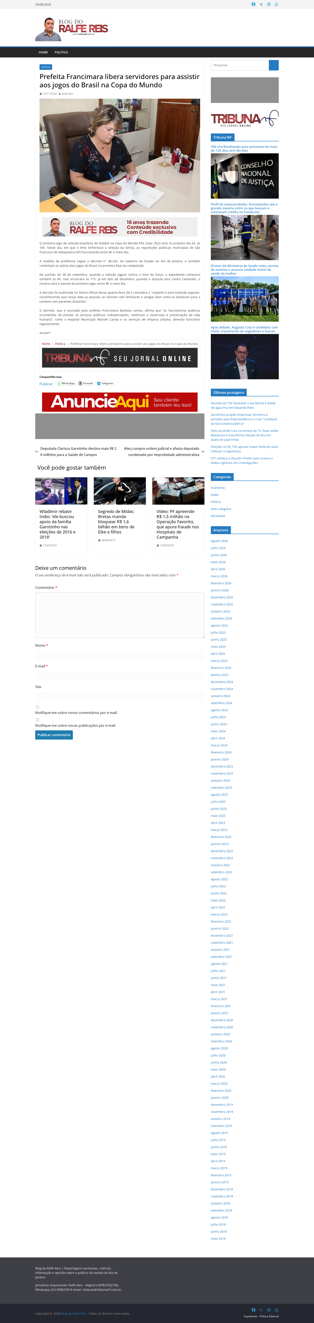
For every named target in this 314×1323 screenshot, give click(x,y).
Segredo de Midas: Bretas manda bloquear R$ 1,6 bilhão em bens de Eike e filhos (116, 521)
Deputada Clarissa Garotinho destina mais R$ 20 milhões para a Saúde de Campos (78, 451)
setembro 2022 (221, 872)
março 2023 (219, 830)
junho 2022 (219, 893)
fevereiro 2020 (221, 1091)
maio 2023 (218, 816)
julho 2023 (218, 802)
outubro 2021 (220, 950)
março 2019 (219, 1168)
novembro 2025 (222, 604)
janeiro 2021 (220, 1013)
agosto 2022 (219, 879)
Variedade (218, 516)
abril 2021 (218, 992)
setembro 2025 (221, 618)
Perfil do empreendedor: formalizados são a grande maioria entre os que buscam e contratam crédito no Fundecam (244, 208)
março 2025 (219, 661)
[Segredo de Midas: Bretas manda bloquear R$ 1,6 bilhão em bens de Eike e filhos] (120, 480)
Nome (41, 645)
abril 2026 (218, 569)
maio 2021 (218, 985)
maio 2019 (218, 1154)
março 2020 (219, 1083)
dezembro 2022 (222, 851)
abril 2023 (218, 823)
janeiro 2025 (220, 675)
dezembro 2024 (222, 682)
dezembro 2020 (222, 1020)
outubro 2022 (220, 865)
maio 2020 (218, 1069)
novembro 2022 (222, 858)
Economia (218, 488)
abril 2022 (218, 907)
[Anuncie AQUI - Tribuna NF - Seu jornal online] (120, 395)
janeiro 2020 (220, 1098)
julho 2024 (218, 717)
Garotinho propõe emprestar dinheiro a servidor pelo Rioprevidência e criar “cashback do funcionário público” (244, 419)
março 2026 (219, 576)
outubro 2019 (220, 1119)
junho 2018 (219, 1231)
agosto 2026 (219, 541)
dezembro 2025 (222, 597)
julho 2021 (218, 971)
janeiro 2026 (220, 590)
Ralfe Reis (67, 93)
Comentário (46, 587)
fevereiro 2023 (221, 837)
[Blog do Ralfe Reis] (71, 27)
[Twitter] (261, 4)
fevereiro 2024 (221, 752)
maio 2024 (218, 731)
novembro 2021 (222, 943)
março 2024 (219, 745)
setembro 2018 (221, 1210)
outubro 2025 (220, 611)
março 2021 (219, 999)
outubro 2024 (220, 696)
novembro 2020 (222, 1027)
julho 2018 (218, 1224)
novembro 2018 (222, 1196)
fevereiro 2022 (221, 921)
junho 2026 (219, 555)
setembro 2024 (221, 703)
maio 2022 (218, 900)
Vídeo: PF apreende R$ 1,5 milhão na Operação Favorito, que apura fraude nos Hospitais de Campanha (178, 524)
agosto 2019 (219, 1133)
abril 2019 (218, 1161)
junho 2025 (219, 639)
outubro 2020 (220, 1034)
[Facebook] (253, 4)
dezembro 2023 (222, 766)
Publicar (46, 383)
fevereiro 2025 (221, 668)
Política (61, 52)
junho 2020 (219, 1062)
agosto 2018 (219, 1217)
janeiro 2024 (220, 759)
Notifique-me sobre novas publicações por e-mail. (75, 725)
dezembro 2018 (222, 1189)
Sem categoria (221, 509)
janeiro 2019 (220, 1182)
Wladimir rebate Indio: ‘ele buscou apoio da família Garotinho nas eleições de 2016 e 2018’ (57, 524)
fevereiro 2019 (221, 1175)
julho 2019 (218, 1140)
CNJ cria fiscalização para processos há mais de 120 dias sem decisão (244, 148)
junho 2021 (219, 978)
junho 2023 (219, 809)
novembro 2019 (222, 1112)
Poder (215, 495)
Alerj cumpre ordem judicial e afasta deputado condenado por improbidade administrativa (161, 451)
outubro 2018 (220, 1203)
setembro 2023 (221, 787)
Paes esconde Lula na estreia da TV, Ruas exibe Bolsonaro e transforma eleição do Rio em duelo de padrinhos (244, 435)
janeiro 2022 (220, 928)
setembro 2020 (221, 1041)
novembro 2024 (222, 689)
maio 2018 (218, 1239)
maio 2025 (218, 647)
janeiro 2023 (220, 844)
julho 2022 (218, 886)
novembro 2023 (222, 773)
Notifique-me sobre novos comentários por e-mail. (76, 712)
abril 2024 (218, 738)
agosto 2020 (219, 1048)
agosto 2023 (219, 795)
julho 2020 (218, 1055)
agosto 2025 (219, 625)
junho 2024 (219, 724)
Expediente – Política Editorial (261, 1316)
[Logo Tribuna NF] (245, 118)
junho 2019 (219, 1147)
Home (43, 52)
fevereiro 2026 (221, 583)
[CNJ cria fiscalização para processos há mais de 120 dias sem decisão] (245, 156)
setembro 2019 (221, 1126)
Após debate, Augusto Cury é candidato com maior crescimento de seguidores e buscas (244, 329)
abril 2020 (218, 1076)
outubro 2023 (220, 780)
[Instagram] (269, 4)
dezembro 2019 (222, 1105)
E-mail (41, 666)
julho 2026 (218, 548)
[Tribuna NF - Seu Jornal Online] (120, 349)
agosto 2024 (219, 710)
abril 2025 (218, 654)
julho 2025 (218, 632)
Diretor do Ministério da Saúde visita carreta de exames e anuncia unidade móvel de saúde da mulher (245, 269)
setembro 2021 (221, 957)
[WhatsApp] (276, 4)
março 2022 (219, 914)
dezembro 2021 (222, 935)
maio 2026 (218, 562)
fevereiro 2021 (221, 1006)
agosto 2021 (219, 964)
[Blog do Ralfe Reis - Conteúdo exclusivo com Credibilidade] (120, 220)
